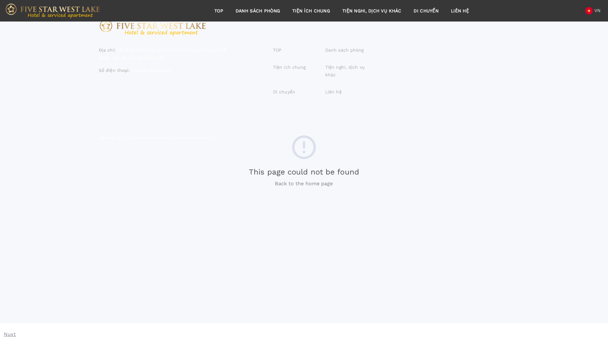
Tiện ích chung (311, 10)
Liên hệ (460, 10)
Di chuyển (426, 10)
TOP (218, 10)
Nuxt (10, 334)
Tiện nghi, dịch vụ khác (371, 10)
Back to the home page (304, 183)
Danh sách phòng (258, 10)
